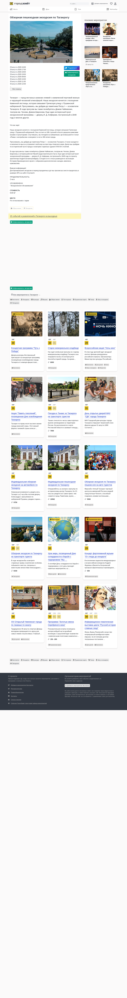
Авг (13, 339)
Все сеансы (16, 89)
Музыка (44, 299)
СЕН (54, 613)
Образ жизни (16, 208)
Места (15, 9)
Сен (49, 545)
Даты (47, 9)
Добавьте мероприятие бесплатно (78, 685)
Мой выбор (113, 9)
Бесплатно (15, 299)
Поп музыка (67, 299)
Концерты (26, 299)
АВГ (49, 339)
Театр (92, 299)
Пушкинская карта (80, 299)
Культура (36, 299)
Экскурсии (28, 208)
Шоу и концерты (102, 299)
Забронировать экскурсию (72, 74)
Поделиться (72, 68)
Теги (79, 9)
